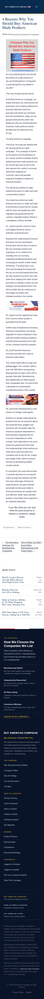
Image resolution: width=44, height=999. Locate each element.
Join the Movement (11, 781)
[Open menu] (36, 6)
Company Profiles (11, 771)
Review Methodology (12, 853)
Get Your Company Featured (15, 875)
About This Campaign (12, 880)
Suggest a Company (12, 864)
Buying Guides (10, 842)
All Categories (9, 825)
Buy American (9, 527)
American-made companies (29, 969)
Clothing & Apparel (11, 820)
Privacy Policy (18, 992)
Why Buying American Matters (16, 765)
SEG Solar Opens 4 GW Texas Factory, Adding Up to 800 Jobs (16, 613)
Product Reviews (10, 837)
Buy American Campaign (16, 7)
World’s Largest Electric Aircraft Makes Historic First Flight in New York (13, 579)
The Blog (7, 786)
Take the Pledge (10, 776)
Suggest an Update (11, 870)
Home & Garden (10, 809)
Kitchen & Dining (10, 798)
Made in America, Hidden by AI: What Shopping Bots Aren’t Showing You (13, 602)
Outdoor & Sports (11, 814)
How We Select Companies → (17, 716)
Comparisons (9, 847)
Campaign (35, 34)
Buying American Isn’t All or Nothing (10, 591)
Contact (28, 992)
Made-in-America (24, 527)
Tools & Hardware (11, 803)
